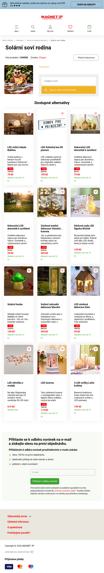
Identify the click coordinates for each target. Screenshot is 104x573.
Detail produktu (30, 180)
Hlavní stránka (7, 40)
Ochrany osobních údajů (65, 491)
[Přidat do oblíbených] (29, 113)
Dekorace (20, 40)
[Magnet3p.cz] (52, 18)
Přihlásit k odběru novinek (44, 481)
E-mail (35, 472)
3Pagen (42, 57)
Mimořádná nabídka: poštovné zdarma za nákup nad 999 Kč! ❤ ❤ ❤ (37, 4)
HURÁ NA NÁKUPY (86, 4)
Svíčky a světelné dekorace (37, 40)
